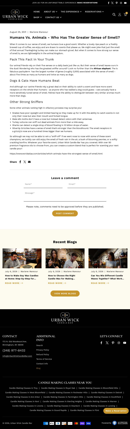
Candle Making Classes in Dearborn (63, 406)
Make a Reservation (116, 411)
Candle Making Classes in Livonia (27, 406)
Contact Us (52, 17)
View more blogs (65, 293)
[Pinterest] (117, 3)
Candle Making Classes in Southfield (104, 397)
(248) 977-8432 (14, 350)
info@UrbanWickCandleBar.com (17, 356)
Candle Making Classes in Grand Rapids (48, 410)
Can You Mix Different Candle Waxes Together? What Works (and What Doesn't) (107, 277)
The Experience (70, 11)
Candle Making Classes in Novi (25, 401)
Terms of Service (44, 359)
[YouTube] (125, 3)
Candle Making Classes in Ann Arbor (23, 397)
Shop (36, 17)
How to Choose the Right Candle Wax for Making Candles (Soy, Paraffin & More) (64, 277)
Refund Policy (42, 354)
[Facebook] (108, 3)
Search (39, 345)
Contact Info (42, 364)
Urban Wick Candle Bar (21, 423)
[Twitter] (112, 3)
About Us (49, 11)
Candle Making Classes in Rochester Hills (68, 392)
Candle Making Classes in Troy (23, 388)
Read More (12, 283)
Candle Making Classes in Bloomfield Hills (98, 388)
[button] (50, 12)
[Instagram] (121, 3)
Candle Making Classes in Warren (101, 401)
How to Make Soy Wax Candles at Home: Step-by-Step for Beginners (21, 277)
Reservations (93, 11)
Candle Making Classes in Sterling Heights (62, 401)
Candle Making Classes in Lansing (99, 406)
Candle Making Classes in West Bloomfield (25, 392)
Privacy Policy (42, 350)
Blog (38, 368)
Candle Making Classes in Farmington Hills (63, 397)
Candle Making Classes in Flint (84, 410)
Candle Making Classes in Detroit (106, 392)
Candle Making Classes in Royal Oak (58, 388)
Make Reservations (87, 3)
